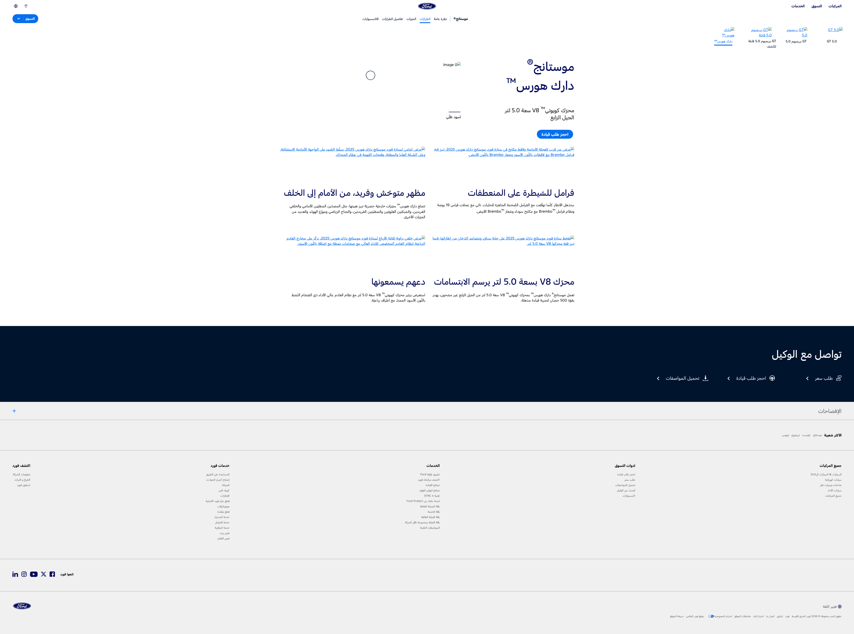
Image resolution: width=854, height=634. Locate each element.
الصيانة (226, 485)
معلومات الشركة (21, 474)
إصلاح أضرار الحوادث (218, 480)
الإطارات (225, 496)
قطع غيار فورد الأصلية (218, 501)
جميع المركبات (833, 496)
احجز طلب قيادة (626, 474)
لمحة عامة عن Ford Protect (423, 501)
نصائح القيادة (433, 485)
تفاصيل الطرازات (392, 19)
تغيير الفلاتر (224, 538)
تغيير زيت (225, 533)
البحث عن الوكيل (626, 490)
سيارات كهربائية (833, 480)
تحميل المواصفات (625, 485)
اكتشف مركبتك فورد (429, 480)
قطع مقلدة (224, 512)
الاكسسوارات (371, 19)
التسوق (817, 6)
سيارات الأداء (835, 490)
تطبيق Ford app (430, 474)
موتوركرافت (224, 506)
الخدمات (798, 6)
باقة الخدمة (434, 512)
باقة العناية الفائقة (430, 517)
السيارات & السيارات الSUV (826, 474)
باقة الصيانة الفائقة (430, 506)
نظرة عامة (440, 19)
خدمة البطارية (222, 528)
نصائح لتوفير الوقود (429, 490)
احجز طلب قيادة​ (555, 134)
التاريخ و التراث (22, 480)
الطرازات (425, 19)
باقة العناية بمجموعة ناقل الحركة (422, 522)
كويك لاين (224, 490)
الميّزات (411, 19)
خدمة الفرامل (222, 522)
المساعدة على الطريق (218, 474)
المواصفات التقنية (430, 528)
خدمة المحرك (222, 517)
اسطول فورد (23, 485)
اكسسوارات (629, 496)
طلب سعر (629, 480)
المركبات (835, 6)
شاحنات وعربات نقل (831, 485)
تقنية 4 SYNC (432, 496)
